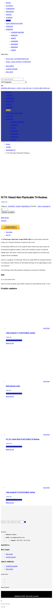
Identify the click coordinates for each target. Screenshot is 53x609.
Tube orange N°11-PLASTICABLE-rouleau (20, 333)
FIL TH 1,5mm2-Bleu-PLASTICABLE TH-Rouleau (22, 439)
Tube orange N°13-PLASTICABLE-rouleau (20, 492)
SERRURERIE (14, 47)
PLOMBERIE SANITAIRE (17, 32)
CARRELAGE (14, 35)
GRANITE (13, 38)
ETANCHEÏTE (9, 26)
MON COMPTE (10, 66)
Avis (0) (8, 235)
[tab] (29, 232)
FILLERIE (8, 147)
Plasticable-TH (46, 206)
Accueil (8, 144)
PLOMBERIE (9, 17)
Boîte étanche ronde (13, 386)
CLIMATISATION (10, 9)
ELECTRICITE (9, 6)
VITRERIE (13, 50)
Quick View (46, 328)
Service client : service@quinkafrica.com (17, 59)
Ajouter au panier (8, 212)
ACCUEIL (8, 3)
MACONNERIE (10, 11)
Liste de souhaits (11, 557)
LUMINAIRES (14, 41)
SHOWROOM (9, 29)
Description (9, 232)
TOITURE (8, 20)
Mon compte (9, 554)
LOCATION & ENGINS (11, 69)
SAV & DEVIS (9, 72)
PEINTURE (9, 14)
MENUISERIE (14, 44)
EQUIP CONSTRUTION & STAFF (14, 23)
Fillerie (40, 206)
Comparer (3, 220)
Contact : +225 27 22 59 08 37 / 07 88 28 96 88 (18, 62)
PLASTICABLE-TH (10, 150)
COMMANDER (10, 227)
